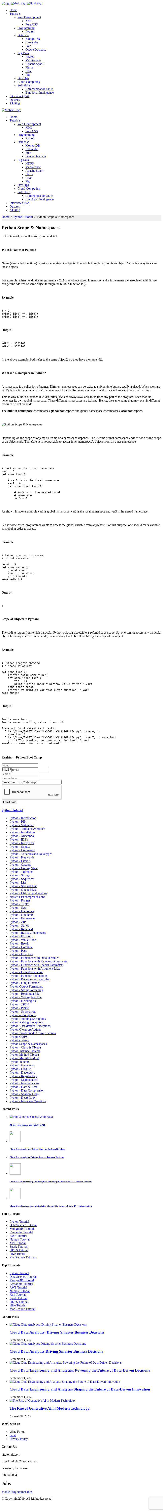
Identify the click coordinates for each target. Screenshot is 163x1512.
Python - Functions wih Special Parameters (36, 965)
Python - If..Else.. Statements (28, 932)
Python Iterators (19, 1061)
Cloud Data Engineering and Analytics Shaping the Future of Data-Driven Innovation (80, 1389)
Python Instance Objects (25, 1051)
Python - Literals (20, 861)
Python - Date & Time (23, 1087)
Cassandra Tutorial (21, 1232)
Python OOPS (19, 1036)
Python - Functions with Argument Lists (35, 968)
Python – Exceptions (23, 1015)
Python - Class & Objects (25, 1047)
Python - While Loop (23, 940)
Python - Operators (21, 914)
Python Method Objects (24, 1054)
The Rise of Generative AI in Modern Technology (49, 1408)
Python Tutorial (23, 217)
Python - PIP (18, 821)
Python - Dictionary (22, 911)
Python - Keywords (22, 857)
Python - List (18, 882)
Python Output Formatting (26, 986)
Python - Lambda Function (26, 972)
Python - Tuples (19, 904)
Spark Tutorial (18, 1246)
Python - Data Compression (27, 1090)
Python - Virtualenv (22, 825)
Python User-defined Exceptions (30, 1026)
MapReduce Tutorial (22, 1257)
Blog (13, 1435)
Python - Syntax (20, 846)
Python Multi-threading (24, 1058)
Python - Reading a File (24, 993)
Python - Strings (20, 875)
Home (5, 217)
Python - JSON (19, 1004)
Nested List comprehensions (27, 897)
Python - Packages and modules (29, 979)
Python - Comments (22, 850)
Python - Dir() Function (24, 983)
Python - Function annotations (28, 975)
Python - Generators (22, 1065)
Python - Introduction (23, 818)
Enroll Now (9, 802)
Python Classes (19, 1040)
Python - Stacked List (23, 886)
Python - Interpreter (22, 843)
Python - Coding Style (24, 868)
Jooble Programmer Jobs (17, 1491)
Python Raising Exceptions (27, 1022)
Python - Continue (21, 947)
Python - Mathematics (23, 1079)
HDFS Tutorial (19, 1250)
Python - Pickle (19, 1008)
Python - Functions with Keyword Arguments (38, 961)
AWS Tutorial (18, 1236)
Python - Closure (20, 1069)
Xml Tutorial (18, 1243)
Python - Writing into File (26, 997)
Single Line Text (13, 782)
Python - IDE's (19, 839)
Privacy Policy (19, 1438)
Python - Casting (20, 864)
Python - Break (19, 943)
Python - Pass (18, 950)
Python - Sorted (19, 925)
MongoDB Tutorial (22, 1228)
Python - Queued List (23, 889)
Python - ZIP (18, 922)
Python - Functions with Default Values (34, 957)
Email (6, 769)
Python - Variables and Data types (31, 853)
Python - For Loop (21, 936)
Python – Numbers (21, 871)
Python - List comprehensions (28, 893)
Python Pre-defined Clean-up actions (33, 1033)
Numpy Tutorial (20, 1239)
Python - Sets (18, 907)
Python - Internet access (24, 1083)
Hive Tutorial (18, 1253)
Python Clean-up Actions (25, 1029)
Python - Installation (22, 832)
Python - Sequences (22, 879)
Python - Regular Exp (23, 1076)
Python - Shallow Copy (24, 1094)
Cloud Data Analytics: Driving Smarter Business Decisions (57, 1332)
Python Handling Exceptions (28, 1018)
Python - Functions (21, 954)
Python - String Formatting (26, 990)
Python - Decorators (22, 1072)
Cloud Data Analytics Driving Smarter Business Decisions (56, 1351)
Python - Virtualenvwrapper (27, 828)
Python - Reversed (21, 929)
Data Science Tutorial (23, 1225)
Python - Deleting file (23, 1000)
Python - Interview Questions (28, 1101)
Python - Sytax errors (23, 1011)
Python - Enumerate (22, 918)
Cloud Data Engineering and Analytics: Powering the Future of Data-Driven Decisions (80, 1370)
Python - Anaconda (22, 836)
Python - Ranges (20, 900)
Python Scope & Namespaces (28, 1044)
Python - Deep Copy (23, 1097)
